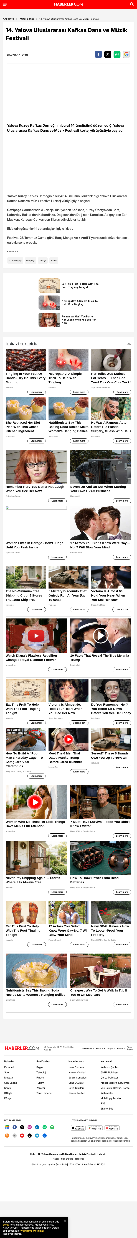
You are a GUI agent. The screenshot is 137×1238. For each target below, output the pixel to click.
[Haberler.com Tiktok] (29, 1136)
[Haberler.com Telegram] (37, 1136)
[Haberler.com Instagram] (29, 1127)
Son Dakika (10, 1082)
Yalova (54, 260)
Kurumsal (106, 1061)
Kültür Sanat (27, 18)
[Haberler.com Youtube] (22, 1136)
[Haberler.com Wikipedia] (14, 1136)
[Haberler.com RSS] (7, 1136)
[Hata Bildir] (62, 1164)
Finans (40, 1077)
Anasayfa (8, 18)
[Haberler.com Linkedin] (37, 1127)
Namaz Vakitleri (76, 1072)
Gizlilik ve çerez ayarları (43, 1164)
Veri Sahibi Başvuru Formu (115, 1087)
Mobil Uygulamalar (111, 1098)
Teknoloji (41, 1072)
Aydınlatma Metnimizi (32, 1230)
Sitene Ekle (107, 1108)
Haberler (9, 1061)
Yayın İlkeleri (130, 1048)
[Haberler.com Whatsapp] (44, 1127)
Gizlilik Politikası (109, 1072)
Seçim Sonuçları (77, 1077)
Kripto (7, 1087)
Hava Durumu (76, 1067)
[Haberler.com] (22, 1048)
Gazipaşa (30, 260)
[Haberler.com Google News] (7, 1127)
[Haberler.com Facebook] (14, 1127)
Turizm (40, 1082)
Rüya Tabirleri (76, 1087)
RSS (103, 1103)
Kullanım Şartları (109, 1067)
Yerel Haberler (44, 1093)
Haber (56, 1158)
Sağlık (39, 1067)
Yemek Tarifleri (76, 1093)
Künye (120, 1048)
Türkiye (42, 260)
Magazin (9, 1077)
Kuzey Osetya (15, 260)
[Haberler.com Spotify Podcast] (52, 1127)
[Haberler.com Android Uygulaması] (95, 1128)
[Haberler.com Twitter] (22, 1127)
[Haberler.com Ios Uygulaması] (78, 1128)
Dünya (7, 1098)
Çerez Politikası (109, 1077)
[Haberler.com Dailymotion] (44, 1136)
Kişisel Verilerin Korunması (115, 1082)
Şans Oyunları (76, 1082)
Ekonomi (9, 1067)
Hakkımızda (87, 1048)
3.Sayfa (8, 1093)
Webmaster (107, 1093)
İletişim (110, 1048)
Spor (7, 1072)
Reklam (99, 1048)
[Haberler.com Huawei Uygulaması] (112, 1128)
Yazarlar (40, 1087)
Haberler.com (76, 1061)
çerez (6, 1224)
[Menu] (5, 4)
